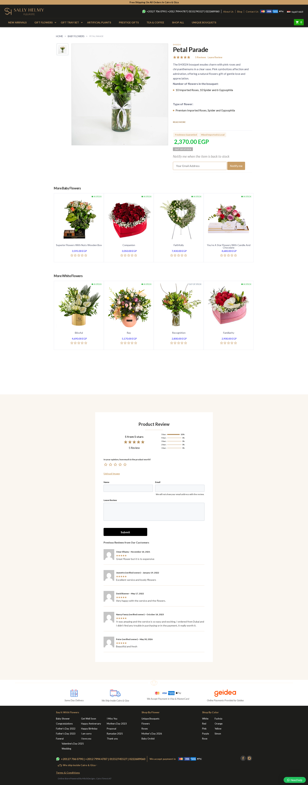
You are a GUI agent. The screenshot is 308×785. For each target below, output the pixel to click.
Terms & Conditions (68, 772)
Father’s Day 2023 (65, 733)
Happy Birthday (89, 728)
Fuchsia (218, 718)
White (205, 718)
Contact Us (252, 11)
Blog (239, 11)
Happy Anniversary (91, 723)
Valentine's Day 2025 (73, 743)
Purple (205, 733)
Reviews (200, 57)
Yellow (218, 728)
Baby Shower (63, 718)
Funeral (60, 738)
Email (157, 482)
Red (204, 723)
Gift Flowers (43, 22)
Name (106, 482)
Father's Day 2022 (65, 728)
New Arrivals (17, 22)
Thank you (112, 738)
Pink (204, 728)
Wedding (66, 748)
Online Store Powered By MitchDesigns (76, 778)
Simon (218, 733)
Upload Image (112, 473)
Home (59, 36)
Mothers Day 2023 (117, 723)
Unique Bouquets (204, 22)
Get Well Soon (88, 718)
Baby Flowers (76, 36)
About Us (228, 11)
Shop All (178, 22)
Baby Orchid (148, 738)
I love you (86, 738)
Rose (204, 738)
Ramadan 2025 (115, 733)
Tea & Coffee (155, 22)
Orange (218, 723)
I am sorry (86, 733)
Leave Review (215, 57)
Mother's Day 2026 (152, 733)
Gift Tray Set (70, 22)
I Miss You (112, 718)
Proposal (111, 728)
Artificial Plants (99, 22)
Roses (145, 728)
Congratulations (64, 723)
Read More (179, 122)
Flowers (146, 723)
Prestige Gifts (129, 22)
